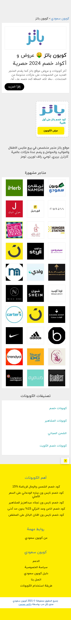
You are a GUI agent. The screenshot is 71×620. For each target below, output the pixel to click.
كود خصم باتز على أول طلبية (54, 121)
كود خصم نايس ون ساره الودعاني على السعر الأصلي (36, 494)
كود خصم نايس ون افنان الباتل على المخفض (36, 515)
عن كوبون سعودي (36, 538)
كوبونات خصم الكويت (53, 446)
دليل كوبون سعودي (36, 573)
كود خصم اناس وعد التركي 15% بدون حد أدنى (36, 509)
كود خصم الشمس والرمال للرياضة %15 (36, 487)
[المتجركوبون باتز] (35, 38)
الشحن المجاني (57, 433)
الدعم (36, 561)
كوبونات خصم (58, 408)
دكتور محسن (25, 604)
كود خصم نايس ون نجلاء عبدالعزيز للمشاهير (36, 503)
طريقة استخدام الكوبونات (36, 586)
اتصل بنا (36, 580)
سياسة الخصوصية (36, 567)
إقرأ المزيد (14, 87)
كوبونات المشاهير (56, 421)
